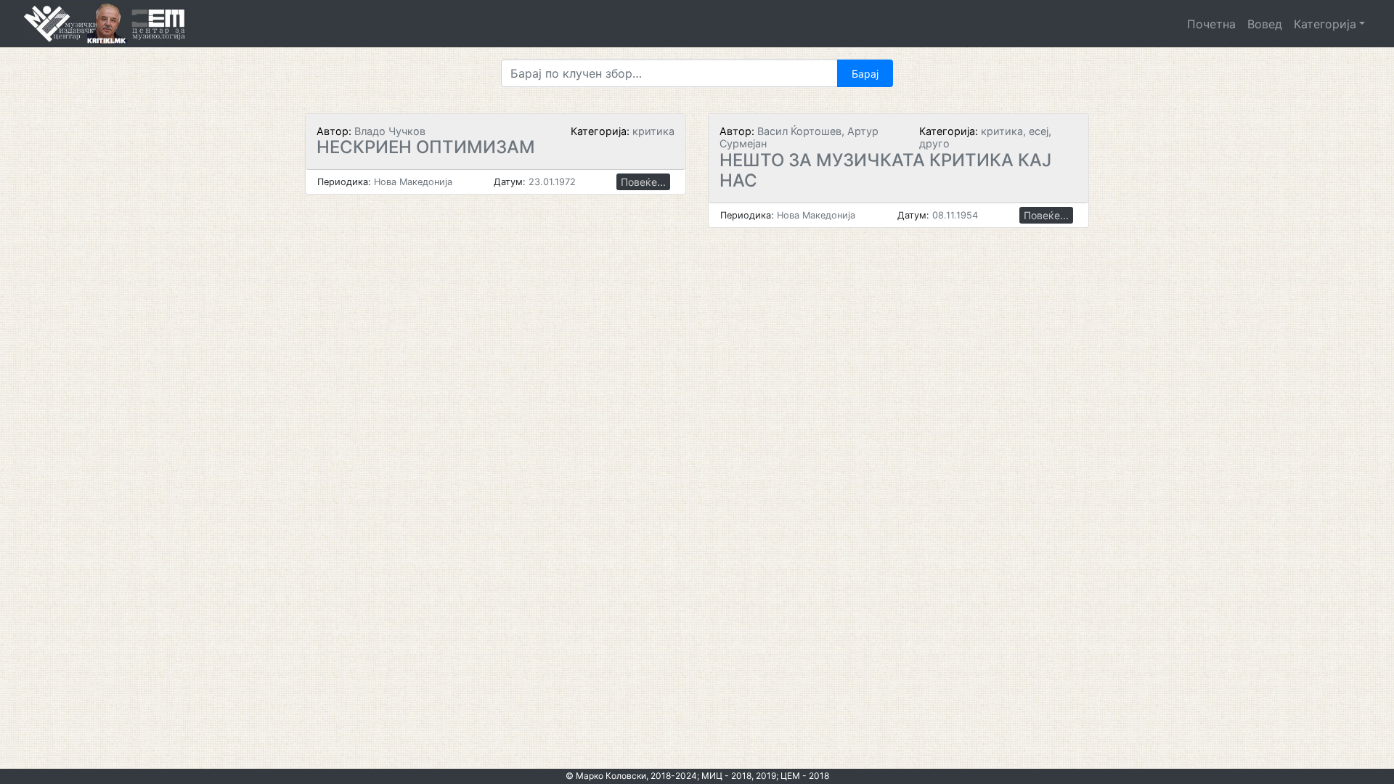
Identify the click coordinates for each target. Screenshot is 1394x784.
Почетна (1211, 24)
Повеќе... (643, 182)
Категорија (1325, 24)
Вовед (1264, 24)
